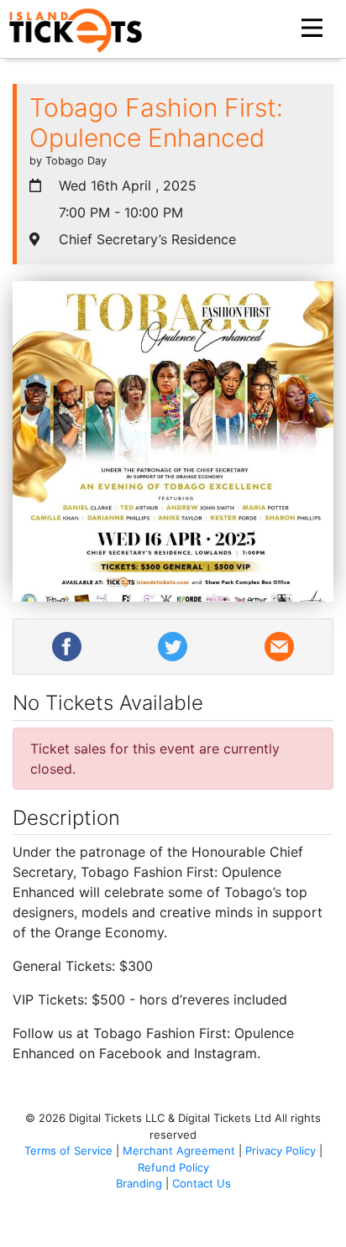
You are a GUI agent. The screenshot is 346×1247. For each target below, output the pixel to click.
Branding (139, 1183)
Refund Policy (173, 1167)
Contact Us (201, 1183)
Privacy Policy (280, 1150)
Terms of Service (68, 1150)
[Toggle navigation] (314, 28)
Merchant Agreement (179, 1150)
